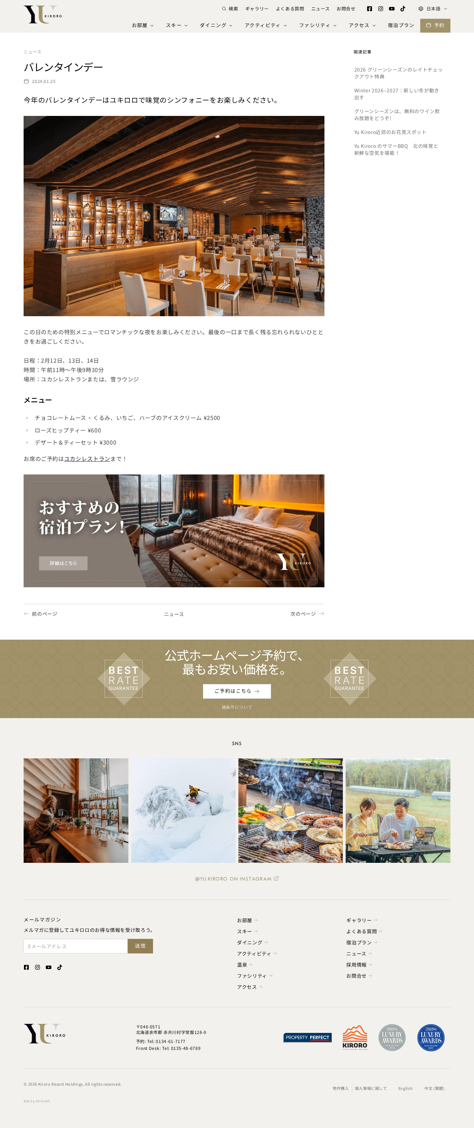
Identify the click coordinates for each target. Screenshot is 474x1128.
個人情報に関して (371, 1088)
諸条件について (237, 707)
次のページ (303, 613)
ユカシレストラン (87, 458)
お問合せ (346, 8)
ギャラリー (257, 8)
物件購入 (341, 1088)
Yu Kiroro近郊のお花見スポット (390, 131)
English (405, 1088)
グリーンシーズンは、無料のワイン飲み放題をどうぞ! (397, 114)
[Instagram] (380, 8)
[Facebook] (369, 8)
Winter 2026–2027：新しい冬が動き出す (396, 94)
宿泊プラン (401, 25)
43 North (43, 1101)
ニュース (320, 8)
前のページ (44, 613)
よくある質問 (290, 8)
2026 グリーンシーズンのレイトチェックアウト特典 (398, 73)
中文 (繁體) (434, 1088)
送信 (140, 946)
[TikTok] (403, 8)
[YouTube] (392, 8)
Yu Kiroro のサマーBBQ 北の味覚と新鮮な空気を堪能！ (396, 149)
